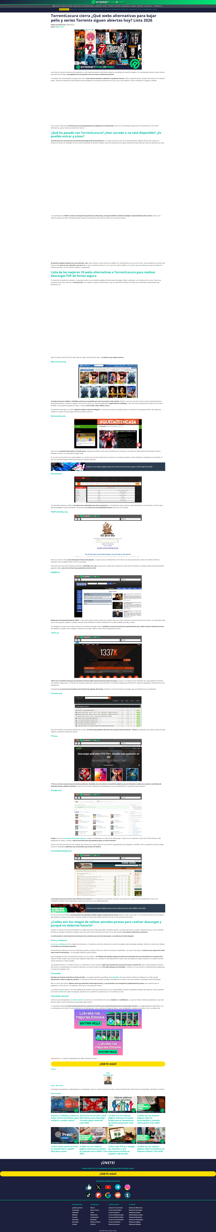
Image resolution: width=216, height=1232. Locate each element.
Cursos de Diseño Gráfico (116, 1217)
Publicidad (75, 1212)
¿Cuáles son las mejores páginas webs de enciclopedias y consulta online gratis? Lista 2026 (148, 1119)
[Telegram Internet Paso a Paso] (118, 1187)
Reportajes (140, 6)
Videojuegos (98, 6)
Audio (71, 9)
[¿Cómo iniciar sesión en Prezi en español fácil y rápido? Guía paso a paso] (65, 1135)
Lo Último (57, 6)
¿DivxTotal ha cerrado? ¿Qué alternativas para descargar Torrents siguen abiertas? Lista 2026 (93, 1119)
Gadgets (105, 6)
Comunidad (75, 1210)
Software (110, 6)
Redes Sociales (77, 6)
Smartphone (87, 9)
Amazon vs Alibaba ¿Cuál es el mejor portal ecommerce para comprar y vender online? (65, 1118)
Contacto (75, 1217)
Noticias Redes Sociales (136, 1215)
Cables (154, 9)
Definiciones (94, 1215)
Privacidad (75, 1219)
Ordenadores (115, 9)
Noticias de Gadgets (135, 1222)
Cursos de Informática (115, 1210)
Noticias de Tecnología (135, 1210)
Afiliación (75, 1215)
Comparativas (108, 1075)
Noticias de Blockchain (135, 1217)
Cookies (74, 1224)
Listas (92, 1212)
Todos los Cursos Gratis (116, 1207)
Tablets (140, 9)
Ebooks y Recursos (114, 1224)
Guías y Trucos (94, 1210)
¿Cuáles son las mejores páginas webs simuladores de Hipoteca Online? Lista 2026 (150, 1148)
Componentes (132, 9)
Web (108, 1073)
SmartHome (107, 9)
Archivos (93, 1224)
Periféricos (124, 9)
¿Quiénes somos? (77, 1207)
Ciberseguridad (125, 6)
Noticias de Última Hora (135, 1207)
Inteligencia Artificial (88, 6)
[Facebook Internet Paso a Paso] (88, 1187)
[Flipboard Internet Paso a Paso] (98, 1195)
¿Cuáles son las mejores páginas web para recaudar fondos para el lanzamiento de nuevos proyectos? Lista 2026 (121, 1120)
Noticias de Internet (134, 1212)
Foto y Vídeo (78, 9)
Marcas (92, 1207)
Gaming (100, 9)
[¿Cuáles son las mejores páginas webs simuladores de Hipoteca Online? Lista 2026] (151, 1135)
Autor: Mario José (57, 1085)
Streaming (133, 6)
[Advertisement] (108, 95)
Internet (70, 6)
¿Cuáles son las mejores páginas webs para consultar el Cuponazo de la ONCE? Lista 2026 (93, 1150)
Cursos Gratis (148, 6)
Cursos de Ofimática (114, 1222)
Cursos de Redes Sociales (116, 1215)
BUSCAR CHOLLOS (64, 9)
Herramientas (158, 6)
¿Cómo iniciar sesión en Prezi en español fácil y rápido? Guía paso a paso (64, 1148)
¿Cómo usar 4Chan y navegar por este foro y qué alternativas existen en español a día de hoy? (121, 1150)
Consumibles (147, 9)
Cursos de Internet (114, 1212)
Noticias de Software (135, 1224)
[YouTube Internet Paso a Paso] (108, 1187)
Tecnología (64, 6)
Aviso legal (75, 1222)
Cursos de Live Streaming (116, 1219)
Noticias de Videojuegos (136, 1219)
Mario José (60, 27)
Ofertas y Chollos (95, 1222)
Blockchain (117, 6)
